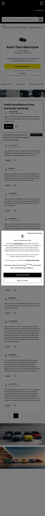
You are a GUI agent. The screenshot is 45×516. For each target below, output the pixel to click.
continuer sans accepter (34, 233)
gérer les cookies (22, 280)
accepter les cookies (22, 275)
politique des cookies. (32, 260)
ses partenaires (18, 243)
